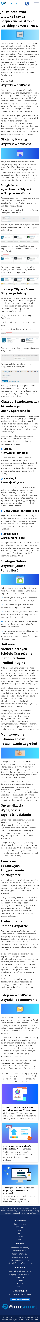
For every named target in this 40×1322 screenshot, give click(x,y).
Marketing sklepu (20, 1251)
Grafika (20, 1236)
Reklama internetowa (20, 1254)
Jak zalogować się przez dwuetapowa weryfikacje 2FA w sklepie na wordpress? (19, 1190)
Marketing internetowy (20, 1248)
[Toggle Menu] (36, 4)
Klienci (20, 1280)
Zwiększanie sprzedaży (20, 1260)
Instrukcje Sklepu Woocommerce (20, 1263)
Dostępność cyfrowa (20, 1257)
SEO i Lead (20, 1227)
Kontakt (20, 1286)
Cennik (20, 1283)
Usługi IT (20, 1230)
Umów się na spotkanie (20, 1299)
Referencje (20, 1277)
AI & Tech (20, 1239)
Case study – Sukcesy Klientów (20, 1271)
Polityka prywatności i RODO (20, 1274)
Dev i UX (20, 1233)
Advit (36, 1320)
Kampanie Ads (20, 1224)
